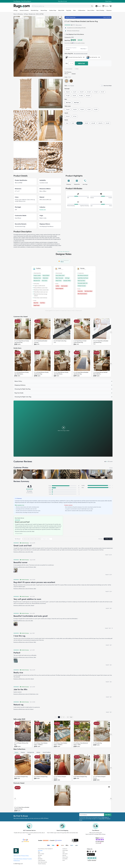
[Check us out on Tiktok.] (93, 851)
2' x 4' (67, 123)
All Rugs (15, 10)
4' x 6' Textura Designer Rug (21, 776)
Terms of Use (17, 855)
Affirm (39, 857)
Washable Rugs (34, 10)
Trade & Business (41, 860)
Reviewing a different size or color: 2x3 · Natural (23, 709)
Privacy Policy (104, 817)
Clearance (108, 10)
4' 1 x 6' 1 (89, 92)
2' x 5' (73, 123)
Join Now (107, 814)
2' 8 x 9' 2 (100, 123)
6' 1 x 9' (102, 92)
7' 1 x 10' (67, 95)
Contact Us (65, 848)
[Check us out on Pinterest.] (95, 851)
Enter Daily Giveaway (42, 862)
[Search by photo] (33, 6)
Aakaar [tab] (38, 752)
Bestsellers (40, 858)
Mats (74, 10)
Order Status (108, 1)
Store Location (41, 853)
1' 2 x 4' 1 (68, 109)
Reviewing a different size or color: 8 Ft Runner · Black (25, 567)
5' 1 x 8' (95, 92)
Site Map (40, 855)
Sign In (99, 6)
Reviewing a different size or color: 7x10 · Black (23, 620)
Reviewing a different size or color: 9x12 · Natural (24, 678)
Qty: (67, 63)
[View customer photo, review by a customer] (18, 474)
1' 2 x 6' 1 (82, 109)
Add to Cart (81, 63)
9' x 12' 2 (81, 95)
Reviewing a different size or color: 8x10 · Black (24, 531)
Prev (56, 717)
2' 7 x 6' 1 (79, 123)
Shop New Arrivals (62, 1)
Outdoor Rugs (52, 10)
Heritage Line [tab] (30, 752)
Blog (39, 852)
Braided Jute (32, 14)
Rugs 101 (64, 855)
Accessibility (65, 858)
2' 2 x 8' (86, 123)
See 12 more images (50, 170)
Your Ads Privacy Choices (20, 858)
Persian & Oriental (24, 10)
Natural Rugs (44, 10)
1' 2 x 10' (95, 109)
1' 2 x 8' (88, 109)
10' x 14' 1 (88, 95)
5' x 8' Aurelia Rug (97, 743)
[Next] (111, 332)
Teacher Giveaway (42, 863)
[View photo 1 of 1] (16, 570)
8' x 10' (74, 95)
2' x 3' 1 (74, 92)
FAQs (64, 852)
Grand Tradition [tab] (46, 752)
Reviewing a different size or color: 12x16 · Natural (24, 605)
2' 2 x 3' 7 (68, 116)
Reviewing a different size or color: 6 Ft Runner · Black (25, 642)
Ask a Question (69, 68)
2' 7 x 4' (74, 116)
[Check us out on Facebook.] (87, 851)
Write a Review (109, 538)
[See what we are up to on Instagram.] (90, 851)
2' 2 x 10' (93, 123)
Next (71, 717)
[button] (60, 18)
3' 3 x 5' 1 (82, 92)
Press (64, 860)
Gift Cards (40, 850)
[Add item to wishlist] (30, 320)
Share (77, 68)
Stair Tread (68, 102)
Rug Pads (68, 10)
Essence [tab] (23, 752)
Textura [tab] (16, 752)
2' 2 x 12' (107, 123)
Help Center (65, 853)
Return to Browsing (18, 14)
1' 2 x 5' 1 (75, 109)
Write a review (79, 25)
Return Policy (65, 857)
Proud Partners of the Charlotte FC (45, 848)
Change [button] (74, 73)
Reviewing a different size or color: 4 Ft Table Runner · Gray (26, 694)
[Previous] (15, 332)
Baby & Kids (61, 10)
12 (67, 717)
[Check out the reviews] (92, 859)
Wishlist (107, 6)
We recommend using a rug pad (80, 53)
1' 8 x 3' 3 (68, 92)
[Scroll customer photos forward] (112, 474)
